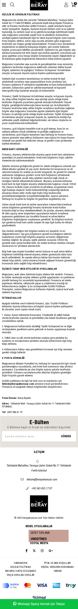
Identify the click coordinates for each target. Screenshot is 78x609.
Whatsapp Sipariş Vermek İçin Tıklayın (41, 604)
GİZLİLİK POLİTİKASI (20, 566)
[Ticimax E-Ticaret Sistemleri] (39, 598)
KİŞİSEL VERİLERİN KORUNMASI (57, 566)
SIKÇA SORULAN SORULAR (20, 574)
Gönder (66, 436)
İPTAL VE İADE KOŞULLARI (57, 562)
